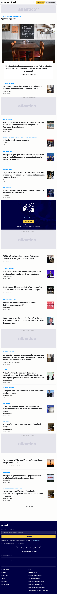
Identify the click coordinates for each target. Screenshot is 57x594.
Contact (42, 560)
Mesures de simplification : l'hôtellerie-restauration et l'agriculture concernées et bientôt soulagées (23, 493)
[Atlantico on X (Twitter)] (22, 547)
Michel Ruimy (33, 74)
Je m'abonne (28, 221)
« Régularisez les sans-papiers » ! (16, 140)
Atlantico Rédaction (7, 380)
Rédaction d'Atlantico (7, 129)
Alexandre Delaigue (7, 179)
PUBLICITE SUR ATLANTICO (34, 575)
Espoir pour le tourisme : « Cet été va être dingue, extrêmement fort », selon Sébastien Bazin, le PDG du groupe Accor (23, 320)
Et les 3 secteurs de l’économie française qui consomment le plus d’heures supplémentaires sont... (22, 408)
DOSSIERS (3, 572)
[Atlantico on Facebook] (26, 547)
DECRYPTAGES (5, 569)
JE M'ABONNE (40, 2)
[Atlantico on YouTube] (39, 547)
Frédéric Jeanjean (25, 74)
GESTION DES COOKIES (33, 578)
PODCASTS (4, 581)
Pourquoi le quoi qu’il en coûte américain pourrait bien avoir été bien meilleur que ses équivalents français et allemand (23, 157)
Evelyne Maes (6, 465)
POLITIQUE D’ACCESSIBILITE (35, 584)
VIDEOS (3, 578)
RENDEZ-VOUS (4, 575)
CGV (29, 569)
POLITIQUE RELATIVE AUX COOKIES (36, 587)
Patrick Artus (6, 195)
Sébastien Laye (6, 162)
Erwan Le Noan (6, 480)
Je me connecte (50, 2)
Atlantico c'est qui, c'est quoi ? (10, 560)
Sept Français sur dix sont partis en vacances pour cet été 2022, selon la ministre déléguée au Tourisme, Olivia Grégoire (23, 124)
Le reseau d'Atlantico (30, 560)
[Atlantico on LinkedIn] (30, 547)
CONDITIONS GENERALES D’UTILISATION (38, 590)
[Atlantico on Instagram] (35, 547)
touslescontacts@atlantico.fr (28, 551)
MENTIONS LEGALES (33, 572)
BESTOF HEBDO (5, 584)
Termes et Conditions (35, 540)
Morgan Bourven (6, 307)
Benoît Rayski (6, 142)
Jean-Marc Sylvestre (7, 91)
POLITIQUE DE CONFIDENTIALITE (36, 581)
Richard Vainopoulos (15, 465)
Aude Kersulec (17, 362)
